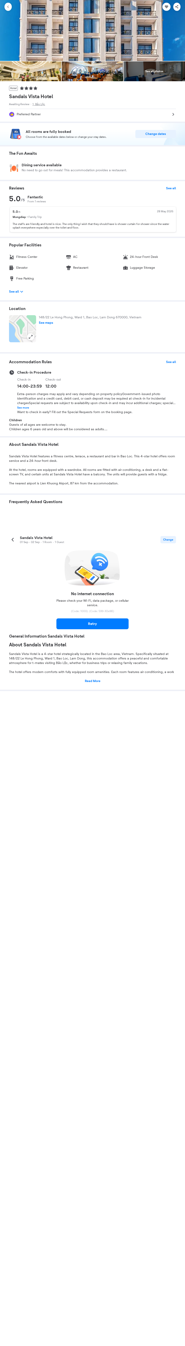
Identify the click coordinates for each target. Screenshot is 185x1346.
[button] (22, 328)
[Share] (176, 7)
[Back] (8, 7)
